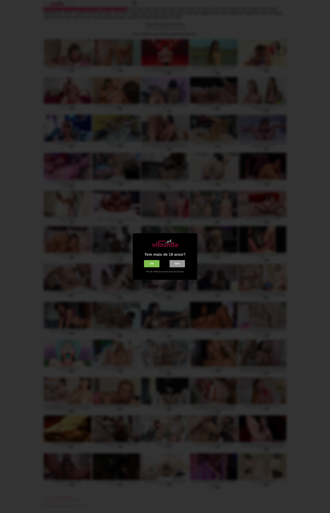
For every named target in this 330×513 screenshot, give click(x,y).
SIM (152, 264)
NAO (177, 264)
